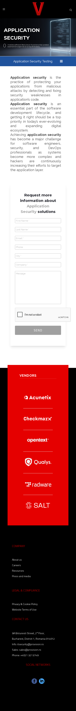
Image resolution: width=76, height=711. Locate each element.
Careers (16, 565)
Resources (18, 571)
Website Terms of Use (24, 609)
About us (17, 560)
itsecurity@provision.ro (30, 644)
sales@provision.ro (30, 650)
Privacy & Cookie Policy (25, 604)
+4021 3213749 (29, 655)
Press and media (21, 576)
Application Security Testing (32, 61)
